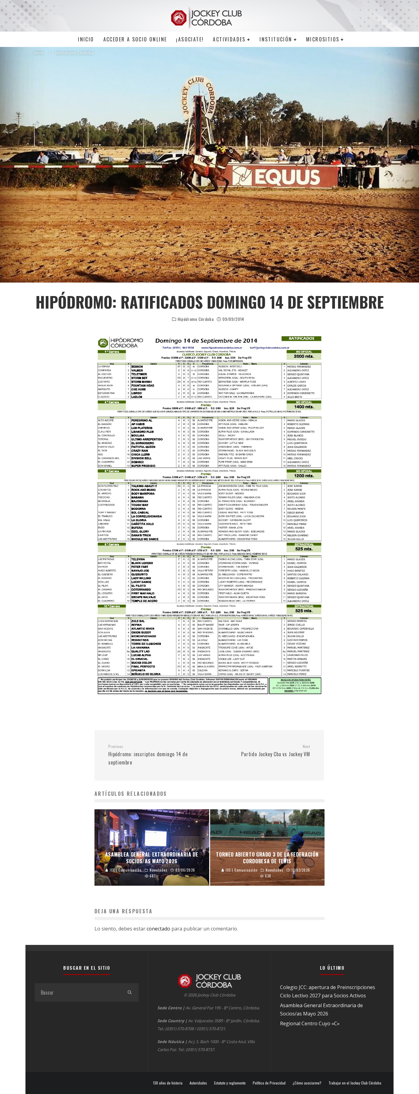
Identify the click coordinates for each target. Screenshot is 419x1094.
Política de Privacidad (269, 1083)
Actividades (229, 39)
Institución (275, 39)
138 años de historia (168, 1083)
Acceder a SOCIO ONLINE (135, 39)
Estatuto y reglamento (230, 1083)
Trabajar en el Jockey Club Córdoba (355, 1083)
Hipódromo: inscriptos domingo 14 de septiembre (148, 755)
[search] (129, 992)
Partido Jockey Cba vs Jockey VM (275, 751)
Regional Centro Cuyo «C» (310, 1023)
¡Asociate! (190, 39)
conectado (158, 928)
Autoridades (198, 1083)
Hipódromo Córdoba (196, 319)
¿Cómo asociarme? (307, 1083)
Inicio (86, 39)
